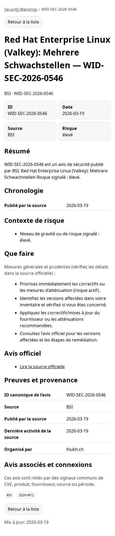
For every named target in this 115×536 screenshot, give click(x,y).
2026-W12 (26, 495)
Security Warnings (20, 9)
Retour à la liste (23, 22)
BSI (9, 495)
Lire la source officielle (42, 367)
